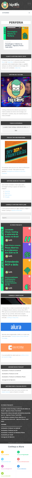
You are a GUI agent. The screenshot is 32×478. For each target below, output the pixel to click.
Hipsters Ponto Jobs (17, 210)
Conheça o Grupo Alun (12, 317)
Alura (3, 62)
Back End (7, 193)
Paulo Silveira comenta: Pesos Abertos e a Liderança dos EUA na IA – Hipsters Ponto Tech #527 (14, 419)
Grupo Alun (10, 62)
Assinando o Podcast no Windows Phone (13, 377)
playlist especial (6, 392)
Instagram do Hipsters (8, 380)
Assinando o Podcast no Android (11, 370)
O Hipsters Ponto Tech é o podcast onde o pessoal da (16, 60)
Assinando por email (7, 435)
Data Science (8, 195)
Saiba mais (18, 68)
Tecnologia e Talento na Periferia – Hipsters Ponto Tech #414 (14, 45)
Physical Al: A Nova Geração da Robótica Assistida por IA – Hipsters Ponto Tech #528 (15, 414)
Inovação (7, 197)
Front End (7, 191)
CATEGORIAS (5, 12)
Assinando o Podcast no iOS (10, 373)
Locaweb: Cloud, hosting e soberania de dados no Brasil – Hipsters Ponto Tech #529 (15, 410)
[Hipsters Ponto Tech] (10, 5)
